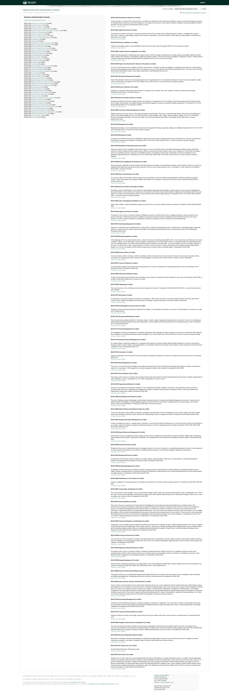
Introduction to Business (38, 23)
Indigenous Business (38, 51)
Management (35, 39)
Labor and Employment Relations (41, 50)
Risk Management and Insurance (41, 66)
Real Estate (35, 64)
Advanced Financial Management (41, 71)
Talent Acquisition (37, 96)
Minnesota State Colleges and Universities (102, 684)
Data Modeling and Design (39, 80)
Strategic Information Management (42, 83)
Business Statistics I (37, 27)
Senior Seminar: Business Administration (43, 106)
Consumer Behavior (37, 59)
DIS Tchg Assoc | (37, 115)
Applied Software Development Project (42, 82)
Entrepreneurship (37, 87)
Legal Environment (37, 25)
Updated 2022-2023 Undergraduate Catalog (41, 10)
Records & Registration (161, 675)
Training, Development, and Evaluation (43, 97)
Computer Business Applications (41, 29)
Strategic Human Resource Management (44, 112)
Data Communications (38, 46)
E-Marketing (35, 62)
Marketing (34, 41)
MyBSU (202, 2)
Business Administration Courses (44, 12)
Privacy (66, 682)
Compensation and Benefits (40, 94)
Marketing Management (38, 90)
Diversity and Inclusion (38, 99)
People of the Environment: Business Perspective (46, 30)
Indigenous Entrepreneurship (40, 101)
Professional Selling (37, 60)
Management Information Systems (42, 43)
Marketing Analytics (37, 55)
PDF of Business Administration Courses (194, 12)
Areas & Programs (28, 12)
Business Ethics (36, 57)
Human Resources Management (41, 85)
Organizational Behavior (39, 78)
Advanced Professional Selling (40, 105)
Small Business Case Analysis (40, 92)
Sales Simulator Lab (37, 76)
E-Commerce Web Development (41, 37)
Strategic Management (38, 103)
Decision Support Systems (39, 36)
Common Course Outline (118, 26)
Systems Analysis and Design (40, 48)
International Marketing (38, 67)
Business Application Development (42, 44)
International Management (39, 108)
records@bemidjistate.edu (166, 682)
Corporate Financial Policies (40, 110)
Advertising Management (38, 53)
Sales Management (37, 74)
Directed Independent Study (40, 113)
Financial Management (38, 69)
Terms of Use (81, 682)
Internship (34, 117)
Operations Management (39, 32)
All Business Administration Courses (34, 20)
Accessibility (72, 682)
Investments (35, 73)
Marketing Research (37, 89)
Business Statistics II (38, 34)
